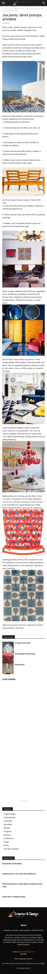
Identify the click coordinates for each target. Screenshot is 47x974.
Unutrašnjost (9, 817)
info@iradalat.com (28, 952)
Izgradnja (8, 824)
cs (16, 963)
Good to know (8, 637)
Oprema (7, 835)
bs (37, 963)
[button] (44, 3)
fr (17, 968)
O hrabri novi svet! (22, 643)
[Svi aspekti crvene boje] (8, 659)
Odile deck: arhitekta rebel (13, 897)
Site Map (23, 954)
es (26, 968)
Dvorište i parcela (11, 849)
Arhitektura (9, 838)
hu (11, 963)
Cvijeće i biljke (10, 814)
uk (40, 963)
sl (31, 963)
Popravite (8, 821)
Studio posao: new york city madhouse (19, 874)
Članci (6, 845)
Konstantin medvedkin (12, 863)
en (4, 963)
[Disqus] (23, 710)
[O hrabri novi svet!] (8, 649)
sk (28, 963)
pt (23, 968)
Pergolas (7, 831)
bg (43, 963)
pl (19, 963)
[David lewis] (8, 671)
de (21, 968)
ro (25, 963)
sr (33, 963)
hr (13, 963)
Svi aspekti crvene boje (25, 654)
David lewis (20, 664)
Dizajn (6, 842)
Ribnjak (7, 828)
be (7, 963)
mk (22, 963)
